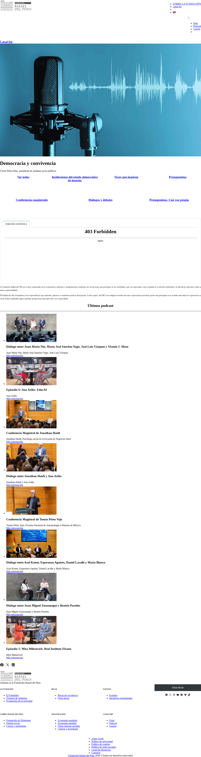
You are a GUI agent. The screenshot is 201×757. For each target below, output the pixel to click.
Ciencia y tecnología (68, 729)
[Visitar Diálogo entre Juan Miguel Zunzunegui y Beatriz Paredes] (31, 587)
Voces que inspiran (126, 177)
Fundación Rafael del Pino (81, 755)
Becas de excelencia (68, 695)
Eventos (113, 695)
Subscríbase (178, 687)
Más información (14, 355)
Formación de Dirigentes (18, 720)
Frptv (112, 720)
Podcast (197, 26)
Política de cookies (100, 744)
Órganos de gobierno (16, 698)
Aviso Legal (97, 738)
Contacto (95, 752)
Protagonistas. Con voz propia (169, 200)
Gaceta (196, 29)
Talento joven (13, 723)
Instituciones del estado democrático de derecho (75, 178)
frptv (195, 23)
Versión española (16, 224)
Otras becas (63, 698)
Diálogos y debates (100, 200)
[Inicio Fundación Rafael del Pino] (15, 10)
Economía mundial (67, 723)
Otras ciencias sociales (69, 726)
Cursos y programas (16, 726)
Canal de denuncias (101, 750)
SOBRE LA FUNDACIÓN (187, 4)
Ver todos (23, 177)
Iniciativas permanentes (120, 698)
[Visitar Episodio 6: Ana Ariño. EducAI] (31, 371)
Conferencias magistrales (32, 200)
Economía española (67, 720)
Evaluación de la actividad (19, 701)
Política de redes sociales (103, 747)
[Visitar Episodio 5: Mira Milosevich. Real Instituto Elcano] (31, 630)
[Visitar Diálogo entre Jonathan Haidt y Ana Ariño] (31, 457)
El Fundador (12, 695)
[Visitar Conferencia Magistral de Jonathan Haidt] (31, 414)
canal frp (177, 6)
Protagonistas (178, 177)
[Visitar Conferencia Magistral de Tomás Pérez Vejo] (31, 500)
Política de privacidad (102, 741)
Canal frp (6, 41)
